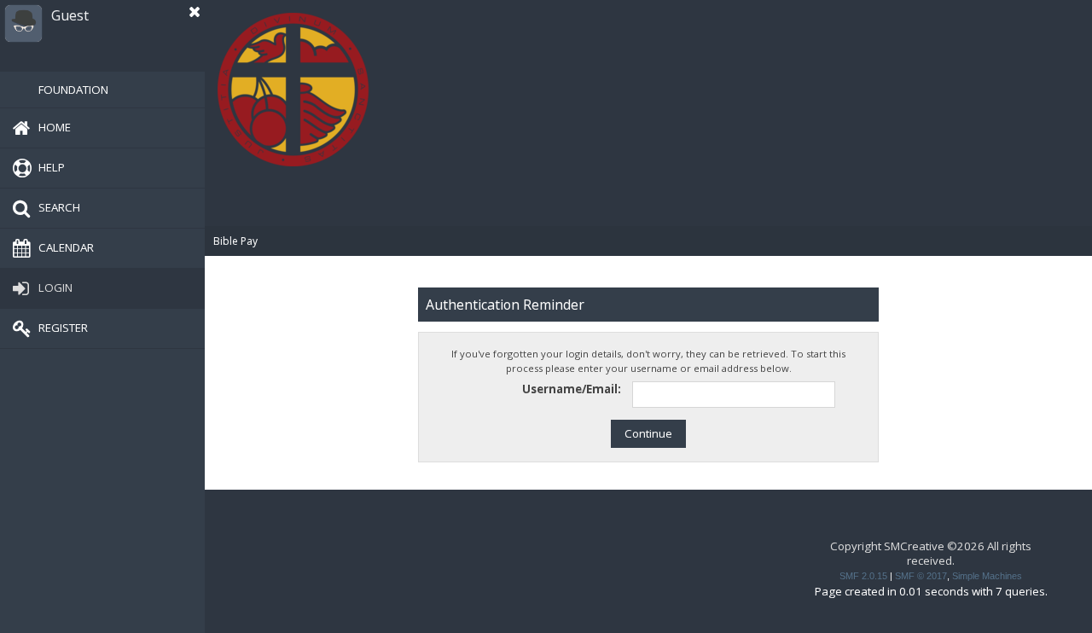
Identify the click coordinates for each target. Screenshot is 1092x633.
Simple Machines (987, 576)
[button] (194, 12)
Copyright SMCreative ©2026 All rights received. (930, 553)
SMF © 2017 (921, 576)
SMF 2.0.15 (863, 576)
